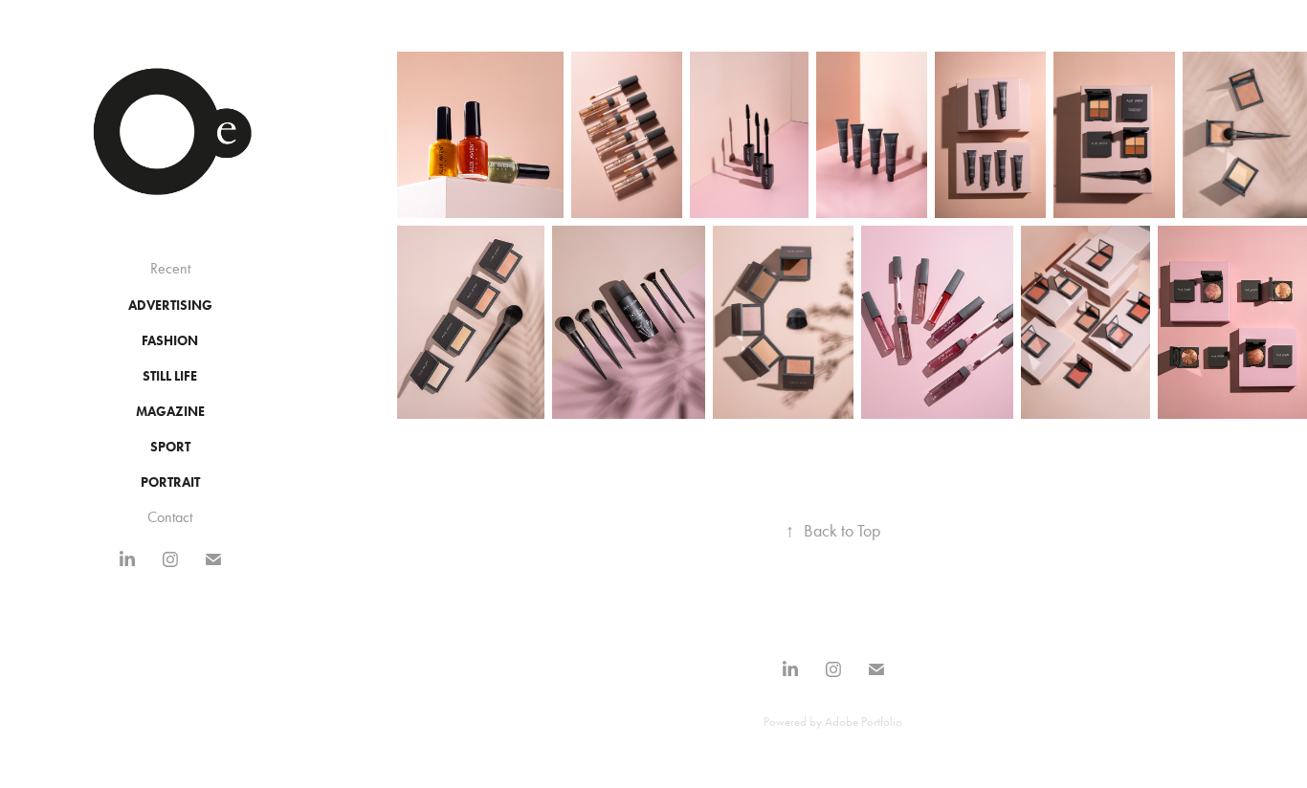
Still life (170, 376)
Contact (169, 517)
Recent (170, 268)
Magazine (170, 412)
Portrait (170, 482)
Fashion (170, 341)
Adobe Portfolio (863, 721)
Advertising (170, 305)
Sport (170, 447)
